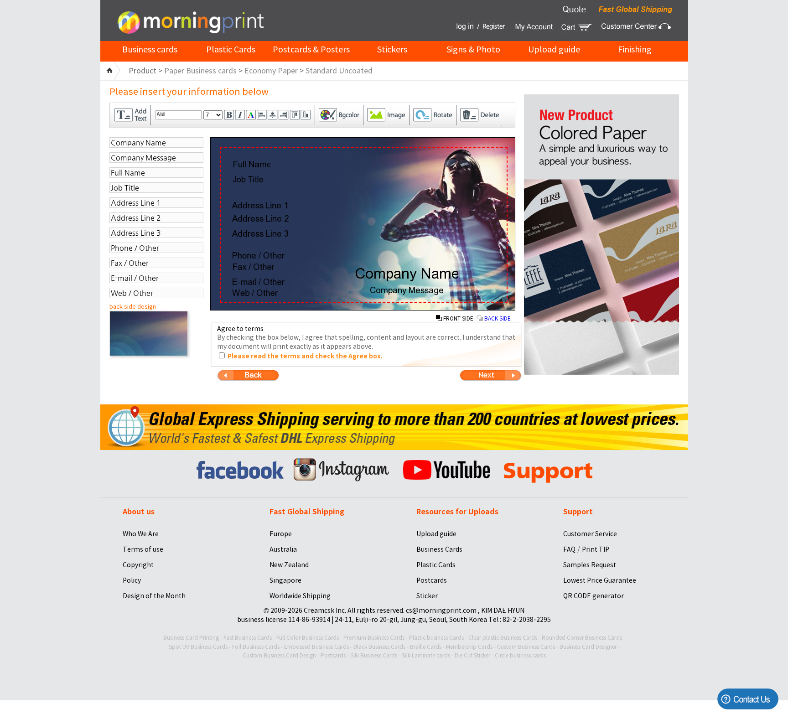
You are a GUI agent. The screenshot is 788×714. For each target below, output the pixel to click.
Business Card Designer (588, 646)
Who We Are (141, 534)
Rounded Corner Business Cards (582, 637)
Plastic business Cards (436, 637)
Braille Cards (425, 646)
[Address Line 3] (260, 233)
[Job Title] (248, 179)
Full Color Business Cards (307, 637)
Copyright (138, 565)
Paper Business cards (200, 70)
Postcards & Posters (311, 49)
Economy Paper (271, 70)
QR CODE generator (593, 596)
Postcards (431, 580)
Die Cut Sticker (472, 655)
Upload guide (554, 49)
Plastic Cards (230, 49)
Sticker (427, 596)
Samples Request (589, 565)
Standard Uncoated (339, 70)
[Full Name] (251, 164)
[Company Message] (406, 291)
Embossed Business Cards (316, 646)
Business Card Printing (191, 637)
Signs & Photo (473, 49)
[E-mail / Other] (258, 282)
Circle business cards (520, 655)
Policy (132, 580)
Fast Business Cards (247, 637)
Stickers (392, 49)
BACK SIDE (497, 318)
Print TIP (595, 549)
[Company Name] (406, 274)
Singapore (285, 580)
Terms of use (143, 549)
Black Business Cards (379, 646)
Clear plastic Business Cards (502, 637)
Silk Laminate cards (426, 655)
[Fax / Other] (253, 267)
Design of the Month (154, 596)
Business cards (149, 49)
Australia (283, 549)
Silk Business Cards (373, 655)
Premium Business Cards (373, 637)
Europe (281, 534)
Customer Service (590, 534)
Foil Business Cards (256, 646)
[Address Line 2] (260, 218)
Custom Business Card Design (279, 655)
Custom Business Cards (526, 646)
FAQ (569, 549)
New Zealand (289, 565)
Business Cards (439, 549)
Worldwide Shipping (300, 596)
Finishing (635, 49)
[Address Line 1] (260, 205)
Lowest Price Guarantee (599, 580)
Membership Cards (469, 646)
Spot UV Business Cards (198, 646)
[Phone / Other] (258, 255)
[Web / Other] (255, 293)
